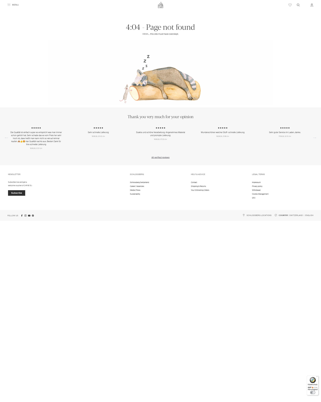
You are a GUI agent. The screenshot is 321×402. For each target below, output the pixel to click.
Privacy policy (257, 186)
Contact (194, 182)
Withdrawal (256, 190)
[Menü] (316, 377)
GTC (253, 198)
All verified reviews (160, 157)
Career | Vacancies (137, 186)
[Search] (298, 5)
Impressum (256, 182)
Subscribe (16, 192)
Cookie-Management (260, 194)
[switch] (312, 392)
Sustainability (135, 194)
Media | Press (135, 190)
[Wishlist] (290, 5)
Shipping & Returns (198, 186)
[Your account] (311, 5)
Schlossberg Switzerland (139, 182)
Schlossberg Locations (259, 215)
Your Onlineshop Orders (200, 190)
